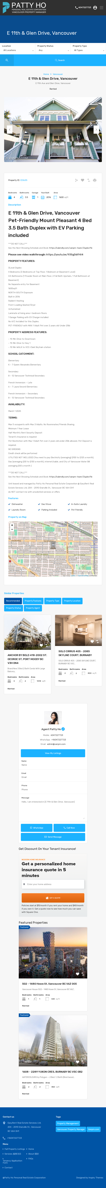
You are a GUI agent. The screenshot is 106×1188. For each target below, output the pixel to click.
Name (24, 761)
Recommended (13, 601)
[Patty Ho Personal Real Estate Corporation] (24, 12)
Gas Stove (46, 504)
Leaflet (73, 575)
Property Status (45, 46)
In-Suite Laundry (79, 504)
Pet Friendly (77, 510)
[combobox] (17, 51)
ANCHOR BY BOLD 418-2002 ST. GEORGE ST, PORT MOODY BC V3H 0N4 (27, 659)
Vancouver (58, 74)
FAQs (30, 1159)
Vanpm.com (93, 1129)
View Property (27, 643)
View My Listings (53, 753)
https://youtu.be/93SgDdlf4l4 (64, 254)
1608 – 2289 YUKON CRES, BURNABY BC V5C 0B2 (52, 1071)
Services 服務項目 (13, 1154)
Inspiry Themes (96, 1177)
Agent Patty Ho (51, 729)
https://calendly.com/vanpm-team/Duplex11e (70, 248)
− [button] (12, 529)
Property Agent (33, 608)
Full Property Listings (15, 1149)
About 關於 (33, 1154)
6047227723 (84, 7)
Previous (9, 129)
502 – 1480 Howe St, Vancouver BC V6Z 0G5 (49, 983)
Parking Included (49, 510)
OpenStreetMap (83, 575)
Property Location (72, 601)
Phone (24, 785)
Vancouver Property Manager (71, 1129)
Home (46, 74)
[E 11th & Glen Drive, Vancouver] (53, 545)
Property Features (33, 601)
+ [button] (12, 525)
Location (6, 46)
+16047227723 (58, 739)
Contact (9, 1168)
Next (96, 129)
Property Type (80, 46)
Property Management (68, 1123)
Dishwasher (17, 504)
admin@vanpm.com (56, 744)
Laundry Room (19, 510)
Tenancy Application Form (12, 1162)
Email (24, 773)
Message (25, 798)
